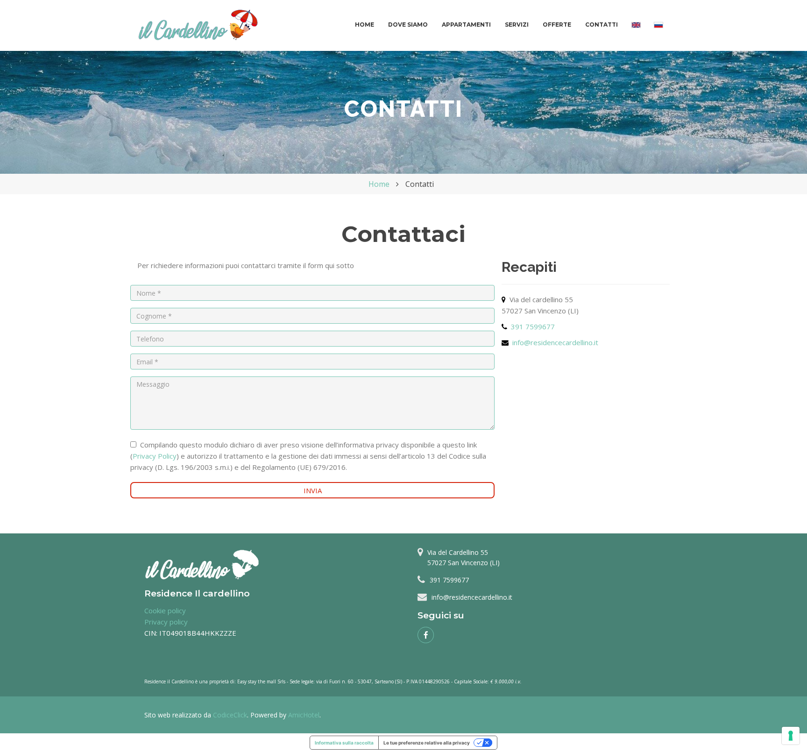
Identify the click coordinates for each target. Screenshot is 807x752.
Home (364, 24)
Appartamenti (466, 24)
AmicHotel (303, 714)
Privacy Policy (155, 456)
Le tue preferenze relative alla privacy (426, 742)
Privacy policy (166, 621)
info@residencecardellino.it (555, 342)
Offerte (557, 24)
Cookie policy (165, 610)
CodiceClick (230, 714)
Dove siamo (408, 24)
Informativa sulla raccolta (344, 742)
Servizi (517, 24)
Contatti (601, 24)
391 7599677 (533, 326)
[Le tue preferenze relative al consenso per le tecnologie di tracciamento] (791, 736)
